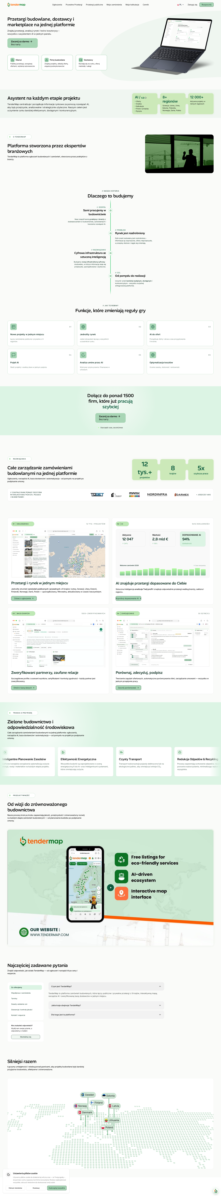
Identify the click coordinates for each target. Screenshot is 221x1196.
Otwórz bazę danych (23, 688)
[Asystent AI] (216, 1191)
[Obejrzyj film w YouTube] (110, 888)
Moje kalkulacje (132, 4)
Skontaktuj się (25, 1037)
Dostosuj (36, 1188)
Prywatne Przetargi (74, 4)
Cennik (146, 4)
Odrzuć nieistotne (15, 1188)
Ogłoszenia (57, 4)
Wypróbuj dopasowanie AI (127, 598)
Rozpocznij (206, 4)
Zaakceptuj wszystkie (57, 1188)
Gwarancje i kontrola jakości (21, 1010)
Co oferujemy (16, 987)
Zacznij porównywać (127, 688)
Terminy (14, 998)
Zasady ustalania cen (19, 1004)
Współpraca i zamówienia (21, 993)
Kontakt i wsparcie (18, 1015)
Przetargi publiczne (94, 4)
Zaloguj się (192, 4)
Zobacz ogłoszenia (22, 598)
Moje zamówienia (114, 4)
